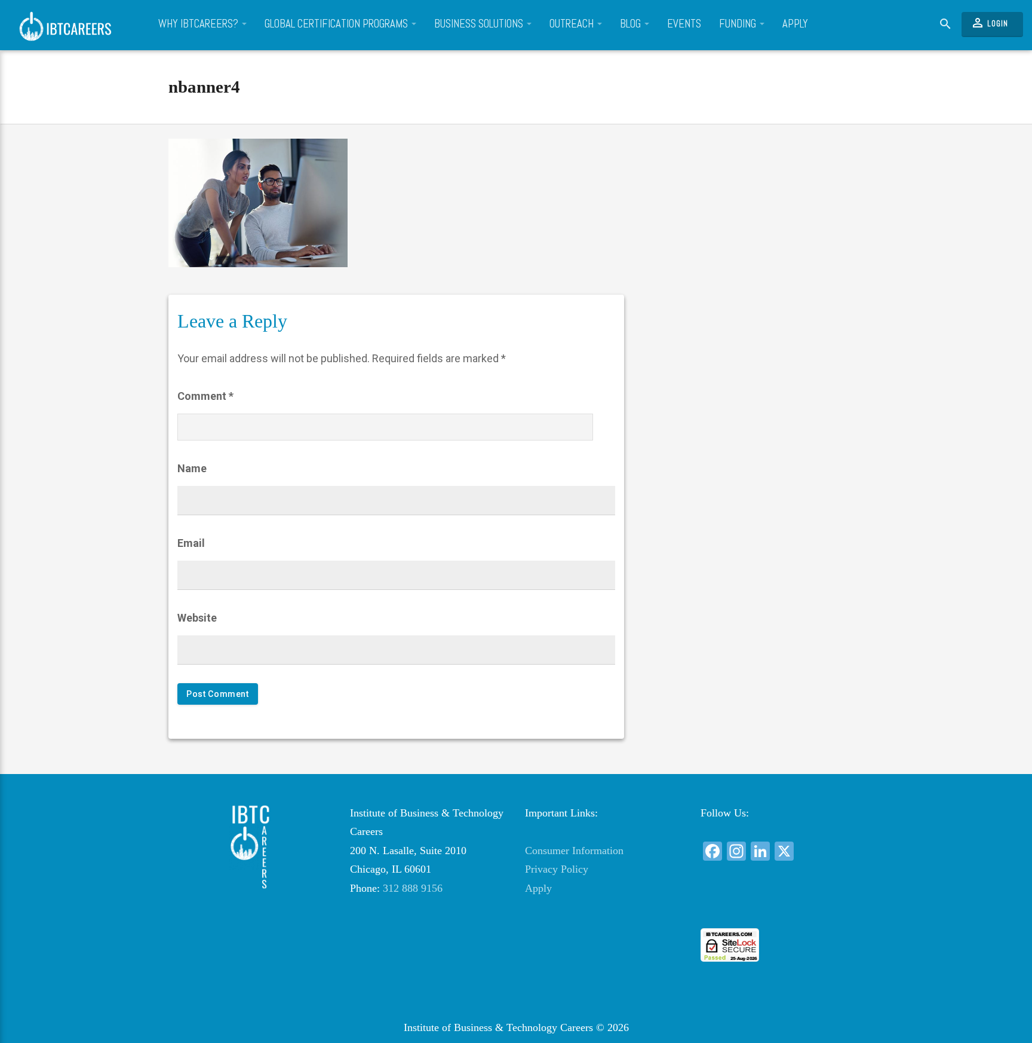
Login (989, 23)
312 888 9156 (413, 888)
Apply (795, 24)
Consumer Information (574, 851)
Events (684, 24)
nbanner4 (204, 86)
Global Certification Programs (337, 24)
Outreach (572, 24)
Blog (631, 24)
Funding (738, 24)
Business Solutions (480, 24)
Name (192, 468)
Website (197, 617)
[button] (779, 906)
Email (191, 543)
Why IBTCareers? (199, 24)
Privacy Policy (556, 869)
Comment (205, 396)
